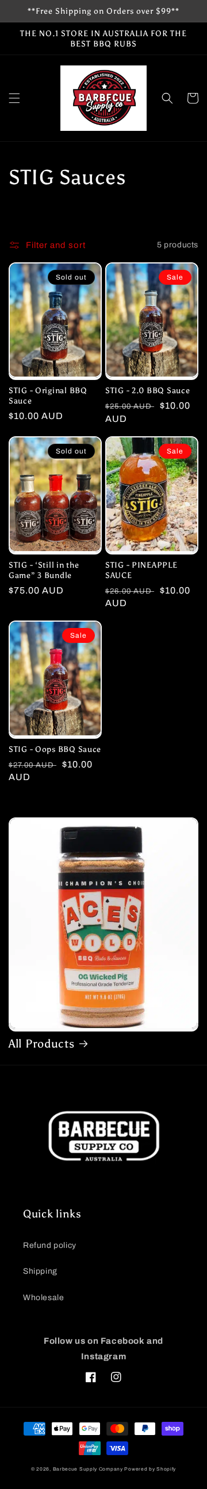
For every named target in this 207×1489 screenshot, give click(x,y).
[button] (14, 98)
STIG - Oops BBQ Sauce (55, 749)
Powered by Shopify (150, 1469)
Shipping (40, 1271)
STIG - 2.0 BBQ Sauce (147, 390)
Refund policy (49, 1245)
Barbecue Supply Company (88, 1469)
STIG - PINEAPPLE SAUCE (141, 570)
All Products (42, 1043)
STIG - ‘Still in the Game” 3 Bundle (44, 570)
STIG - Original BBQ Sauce (48, 395)
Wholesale (43, 1297)
